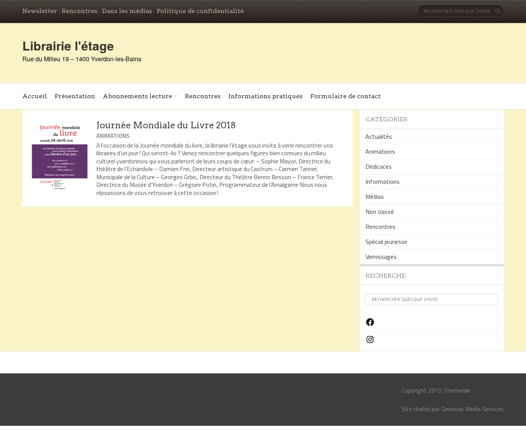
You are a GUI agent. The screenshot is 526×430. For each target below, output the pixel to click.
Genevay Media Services (472, 408)
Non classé (379, 211)
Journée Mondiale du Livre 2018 (166, 125)
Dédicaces (378, 166)
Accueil (34, 96)
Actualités (378, 136)
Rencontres (79, 11)
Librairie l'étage (68, 45)
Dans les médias (127, 11)
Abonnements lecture (137, 96)
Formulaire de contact (345, 96)
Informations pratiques (265, 96)
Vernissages (381, 256)
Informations (382, 181)
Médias (374, 196)
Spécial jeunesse (386, 241)
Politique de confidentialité (200, 11)
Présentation (75, 96)
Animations (113, 135)
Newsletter (39, 11)
